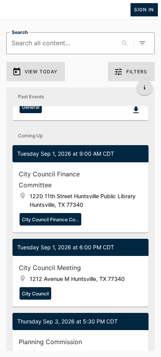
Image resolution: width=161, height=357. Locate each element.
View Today (41, 72)
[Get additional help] (144, 87)
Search (20, 32)
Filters (136, 72)
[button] (80, 189)
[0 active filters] (142, 43)
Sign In (144, 9)
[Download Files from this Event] (136, 110)
